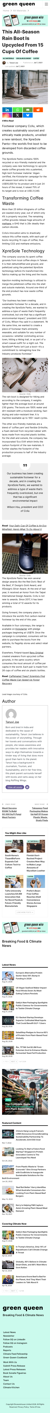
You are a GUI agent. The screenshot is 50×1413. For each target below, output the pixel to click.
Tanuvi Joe (12, 722)
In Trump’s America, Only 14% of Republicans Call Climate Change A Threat (32, 1250)
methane (6, 223)
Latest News (9, 1332)
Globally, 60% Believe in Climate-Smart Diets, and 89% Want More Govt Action (31, 1264)
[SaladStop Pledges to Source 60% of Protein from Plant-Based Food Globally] (8, 1035)
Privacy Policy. (23, 1407)
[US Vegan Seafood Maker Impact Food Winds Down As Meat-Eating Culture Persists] (8, 990)
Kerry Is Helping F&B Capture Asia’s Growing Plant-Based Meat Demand (31, 1208)
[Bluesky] (28, 115)
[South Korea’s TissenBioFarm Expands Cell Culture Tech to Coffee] (14, 846)
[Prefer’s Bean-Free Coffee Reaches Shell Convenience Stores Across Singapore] (36, 881)
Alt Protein (10, 876)
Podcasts (8, 1346)
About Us (7, 1376)
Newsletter (8, 1336)
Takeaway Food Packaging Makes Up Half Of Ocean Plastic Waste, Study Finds (39, 814)
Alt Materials (8, 58)
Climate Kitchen (11, 1387)
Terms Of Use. (35, 1407)
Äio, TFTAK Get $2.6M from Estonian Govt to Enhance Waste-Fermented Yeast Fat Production (32, 1050)
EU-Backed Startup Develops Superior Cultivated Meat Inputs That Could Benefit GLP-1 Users (31, 1020)
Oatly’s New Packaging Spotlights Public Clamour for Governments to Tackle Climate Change (32, 1005)
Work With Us (10, 1362)
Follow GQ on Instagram (15, 1343)
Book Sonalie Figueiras (14, 1373)
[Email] (28, 109)
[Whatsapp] (17, 109)
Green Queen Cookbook (15, 1357)
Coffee (36, 58)
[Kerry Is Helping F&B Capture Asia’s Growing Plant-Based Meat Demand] (8, 1208)
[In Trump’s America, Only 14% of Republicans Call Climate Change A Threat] (8, 1249)
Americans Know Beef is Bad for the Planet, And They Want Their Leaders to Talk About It (31, 1279)
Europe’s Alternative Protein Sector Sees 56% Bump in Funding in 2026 (29, 976)
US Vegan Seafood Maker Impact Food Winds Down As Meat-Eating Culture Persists (31, 991)
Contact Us (9, 1383)
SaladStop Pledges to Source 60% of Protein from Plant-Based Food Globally (32, 1035)
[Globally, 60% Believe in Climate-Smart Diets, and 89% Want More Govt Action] (8, 1264)
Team (6, 1380)
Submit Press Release (14, 1365)
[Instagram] (7, 115)
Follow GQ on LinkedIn (14, 1339)
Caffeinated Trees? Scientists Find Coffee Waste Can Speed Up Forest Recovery (23, 680)
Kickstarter (21, 629)
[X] (17, 115)
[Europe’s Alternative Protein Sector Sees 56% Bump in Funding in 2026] (8, 975)
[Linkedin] (7, 109)
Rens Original (36, 652)
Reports (7, 1350)
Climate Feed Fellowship (15, 1354)
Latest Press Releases (14, 1369)
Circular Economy (23, 58)
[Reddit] (38, 109)
